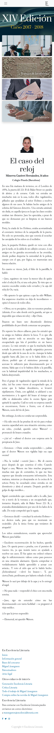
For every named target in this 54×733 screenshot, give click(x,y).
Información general (12, 658)
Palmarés (43, 117)
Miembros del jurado (37, 95)
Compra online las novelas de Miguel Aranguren (25, 695)
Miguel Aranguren (11, 666)
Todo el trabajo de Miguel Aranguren (19, 691)
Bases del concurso (11, 662)
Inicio (5, 654)
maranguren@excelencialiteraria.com (21, 712)
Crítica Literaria (9, 687)
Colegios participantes (36, 51)
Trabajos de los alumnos (35, 73)
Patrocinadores (9, 670)
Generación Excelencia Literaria (17, 683)
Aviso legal (7, 673)
